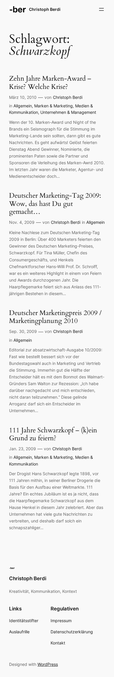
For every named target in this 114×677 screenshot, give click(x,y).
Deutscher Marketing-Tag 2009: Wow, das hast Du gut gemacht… (55, 204)
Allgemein (22, 105)
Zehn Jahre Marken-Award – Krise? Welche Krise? (50, 83)
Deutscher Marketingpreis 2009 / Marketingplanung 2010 (55, 317)
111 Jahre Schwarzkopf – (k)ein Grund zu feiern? (53, 434)
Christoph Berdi (45, 9)
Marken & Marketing (53, 105)
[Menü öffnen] (101, 9)
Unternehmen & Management (68, 112)
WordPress (47, 664)
